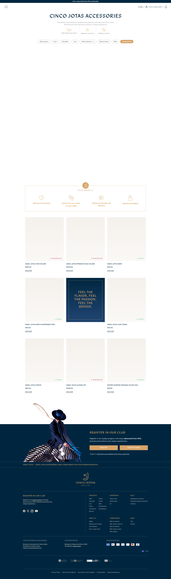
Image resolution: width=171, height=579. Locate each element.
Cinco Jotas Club (94, 529)
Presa (91, 506)
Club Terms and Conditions (86, 572)
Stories (132, 524)
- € (146, 551)
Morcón (91, 511)
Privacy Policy (55, 572)
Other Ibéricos (87, 41)
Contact (133, 503)
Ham (90, 498)
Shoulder (92, 501)
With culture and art (116, 524)
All (110, 503)
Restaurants (113, 501)
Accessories (102, 506)
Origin (91, 521)
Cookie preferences (113, 572)
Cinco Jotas (28, 465)
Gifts (100, 503)
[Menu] (6, 7)
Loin (90, 503)
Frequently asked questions (139, 501)
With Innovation (114, 526)
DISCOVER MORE (133, 448)
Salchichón (92, 509)
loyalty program (37, 500)
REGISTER (103, 448)
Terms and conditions (69, 572)
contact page (77, 546)
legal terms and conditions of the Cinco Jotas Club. (113, 454)
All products (102, 509)
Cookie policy (101, 572)
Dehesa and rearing (95, 524)
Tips (131, 521)
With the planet (114, 521)
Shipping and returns (137, 498)
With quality (113, 531)
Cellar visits (113, 498)
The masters (93, 526)
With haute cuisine (115, 529)
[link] (153, 7)
